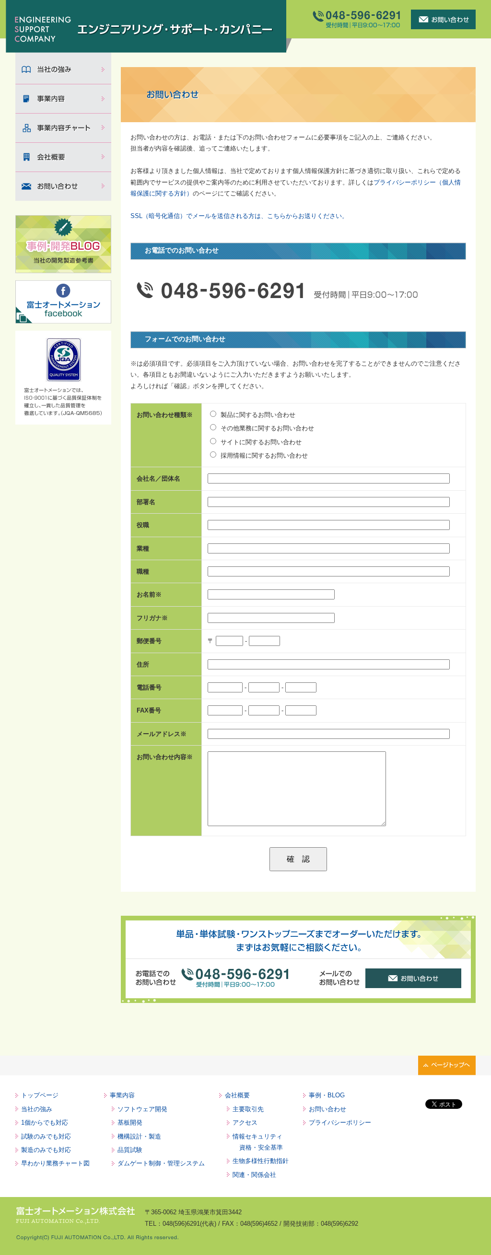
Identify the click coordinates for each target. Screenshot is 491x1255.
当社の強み (36, 1109)
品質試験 (129, 1149)
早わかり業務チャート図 (55, 1163)
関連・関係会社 (254, 1174)
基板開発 (129, 1122)
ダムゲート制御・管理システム (161, 1163)
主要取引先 (248, 1109)
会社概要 (237, 1095)
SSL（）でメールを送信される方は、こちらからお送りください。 (239, 215)
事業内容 (122, 1095)
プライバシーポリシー (340, 1122)
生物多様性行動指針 (261, 1160)
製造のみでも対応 (46, 1149)
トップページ (39, 1095)
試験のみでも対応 (46, 1136)
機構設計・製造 (139, 1136)
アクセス (245, 1122)
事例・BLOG (327, 1095)
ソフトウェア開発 (142, 1109)
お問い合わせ (327, 1109)
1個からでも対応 (44, 1122)
